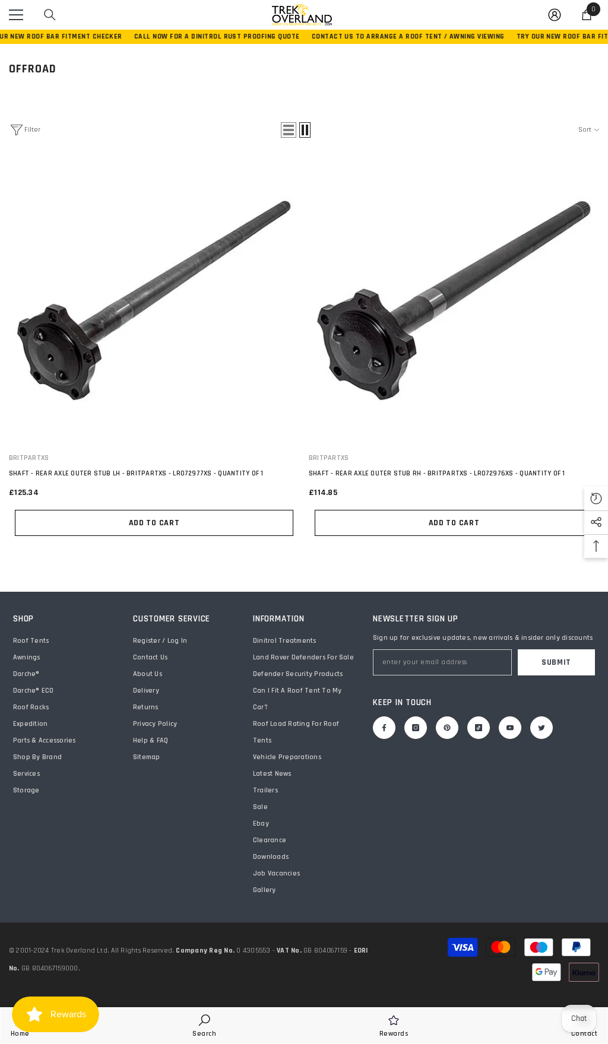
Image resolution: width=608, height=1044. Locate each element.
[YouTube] (510, 727)
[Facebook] (384, 727)
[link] (204, 1026)
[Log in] (554, 15)
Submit (556, 662)
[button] (288, 130)
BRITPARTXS (29, 457)
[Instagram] (415, 727)
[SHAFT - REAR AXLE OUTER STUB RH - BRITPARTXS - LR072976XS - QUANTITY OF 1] (454, 301)
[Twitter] (541, 727)
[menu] (16, 15)
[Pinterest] (447, 727)
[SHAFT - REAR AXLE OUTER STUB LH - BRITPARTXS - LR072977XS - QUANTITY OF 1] (154, 301)
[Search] (50, 15)
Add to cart (154, 523)
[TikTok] (478, 727)
